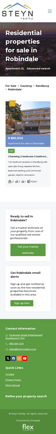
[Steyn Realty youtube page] (24, 358)
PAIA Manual (12, 385)
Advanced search (38, 68)
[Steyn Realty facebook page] (13, 358)
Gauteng (26, 85)
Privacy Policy (13, 380)
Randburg (42, 85)
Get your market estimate (28, 249)
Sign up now (22, 303)
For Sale (10, 85)
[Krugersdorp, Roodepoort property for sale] (17, 11)
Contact (9, 374)
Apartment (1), (14, 68)
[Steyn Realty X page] (7, 358)
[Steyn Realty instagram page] (19, 358)
